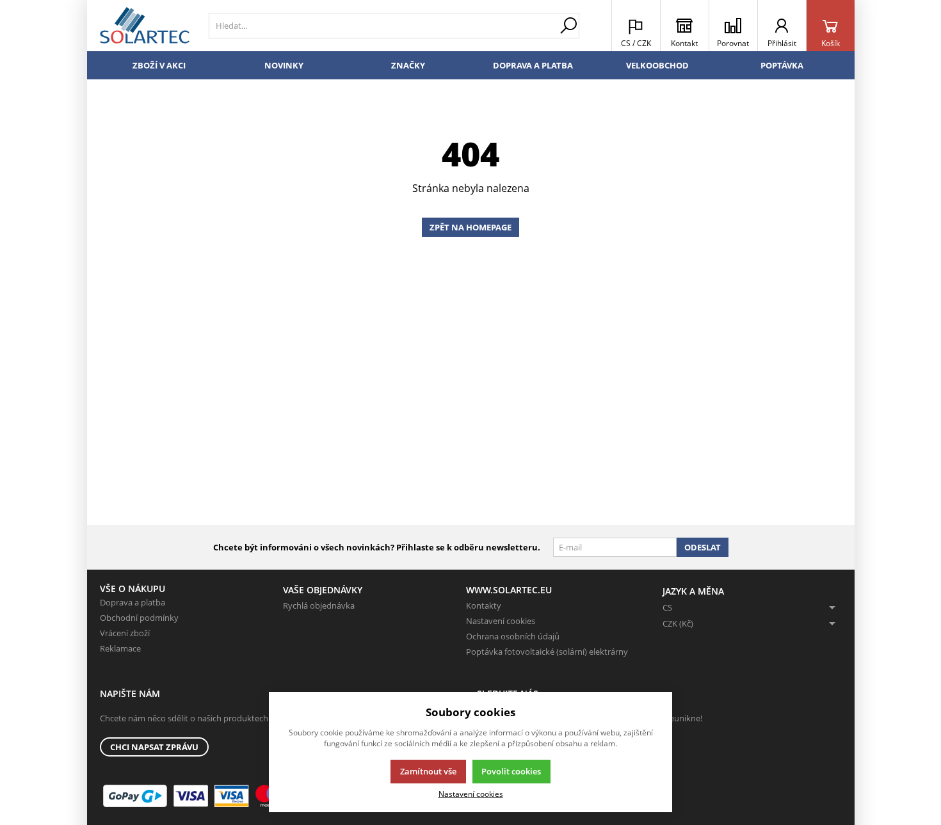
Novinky (283, 65)
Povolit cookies (511, 771)
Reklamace (120, 648)
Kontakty (483, 605)
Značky (408, 65)
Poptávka (781, 65)
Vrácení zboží (125, 633)
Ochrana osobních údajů (512, 636)
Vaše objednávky (322, 590)
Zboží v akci (159, 65)
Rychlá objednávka (319, 605)
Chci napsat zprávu (154, 747)
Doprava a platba (533, 65)
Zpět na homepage (470, 227)
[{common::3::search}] (568, 25)
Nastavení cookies (500, 621)
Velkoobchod (657, 65)
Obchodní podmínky (139, 617)
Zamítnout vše (428, 771)
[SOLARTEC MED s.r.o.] (144, 25)
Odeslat (702, 547)
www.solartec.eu (509, 590)
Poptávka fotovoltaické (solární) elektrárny (547, 651)
